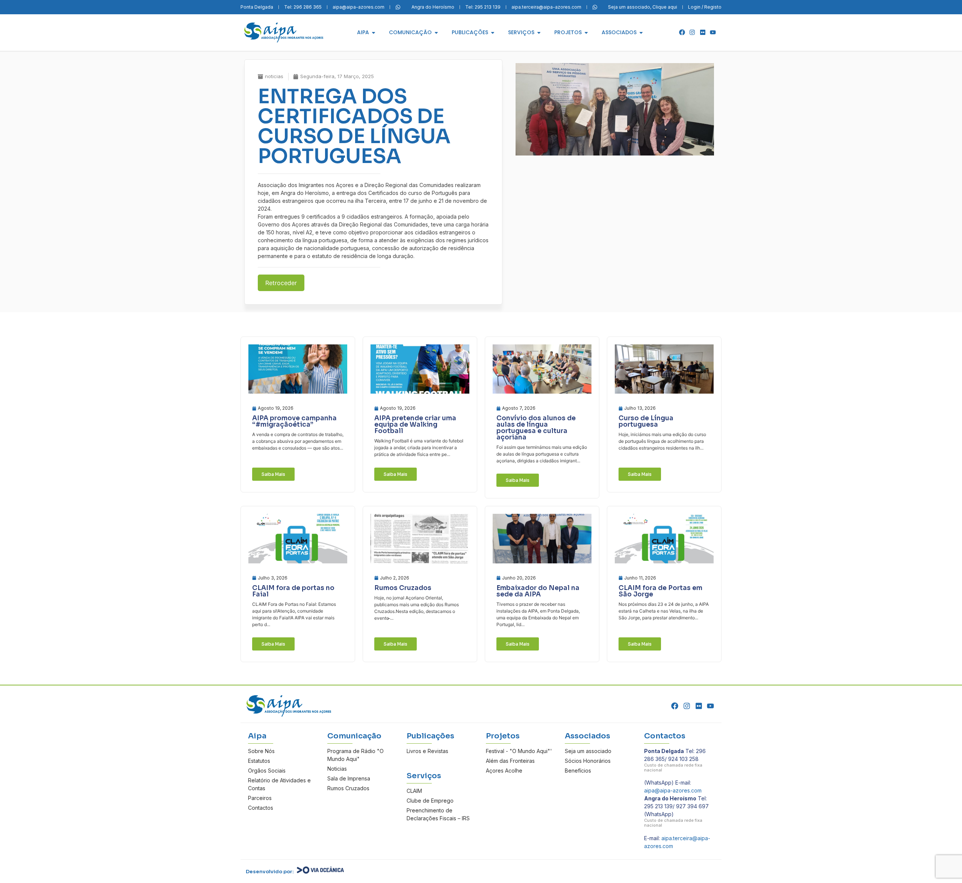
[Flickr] (703, 32)
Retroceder (281, 283)
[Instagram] (692, 32)
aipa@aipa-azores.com (673, 790)
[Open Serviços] (539, 32)
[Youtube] (713, 32)
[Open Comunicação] (436, 32)
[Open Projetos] (586, 32)
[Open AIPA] (373, 32)
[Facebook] (682, 32)
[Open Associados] (641, 32)
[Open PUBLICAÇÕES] (492, 32)
